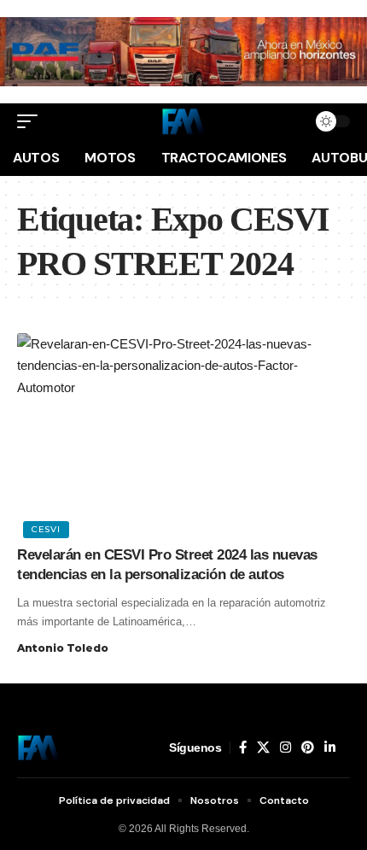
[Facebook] (243, 747)
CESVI (46, 529)
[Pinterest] (307, 747)
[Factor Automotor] (183, 121)
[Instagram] (285, 747)
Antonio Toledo (62, 648)
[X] (263, 747)
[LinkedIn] (330, 747)
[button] (31, 121)
